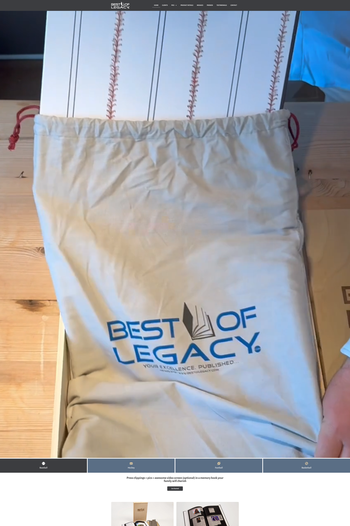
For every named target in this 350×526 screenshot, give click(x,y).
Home (156, 5)
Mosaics (200, 5)
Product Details (187, 5)
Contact (234, 5)
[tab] (43, 466)
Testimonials (222, 5)
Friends (210, 5)
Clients (165, 5)
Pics (172, 5)
